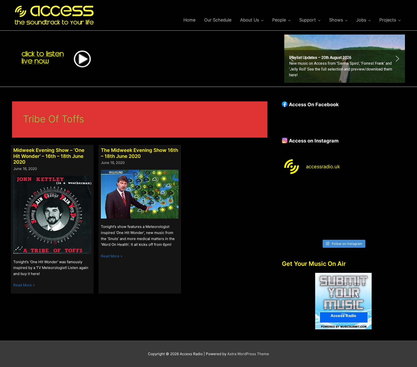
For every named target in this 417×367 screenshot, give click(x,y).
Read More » (24, 285)
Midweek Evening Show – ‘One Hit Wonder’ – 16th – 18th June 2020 (48, 156)
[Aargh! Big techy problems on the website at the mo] (327, 190)
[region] (344, 59)
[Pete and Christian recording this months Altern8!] (359, 190)
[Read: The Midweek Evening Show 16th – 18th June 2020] (140, 193)
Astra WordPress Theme (248, 354)
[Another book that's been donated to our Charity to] (327, 209)
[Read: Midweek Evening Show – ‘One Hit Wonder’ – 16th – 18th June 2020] (52, 214)
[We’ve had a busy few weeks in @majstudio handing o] (296, 190)
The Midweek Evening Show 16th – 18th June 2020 (139, 153)
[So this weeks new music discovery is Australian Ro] (390, 209)
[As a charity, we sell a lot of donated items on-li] (296, 227)
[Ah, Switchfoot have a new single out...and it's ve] (296, 209)
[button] (344, 59)
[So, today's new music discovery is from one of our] (390, 190)
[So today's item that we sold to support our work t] (359, 209)
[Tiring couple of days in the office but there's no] (327, 227)
